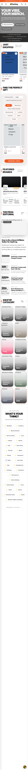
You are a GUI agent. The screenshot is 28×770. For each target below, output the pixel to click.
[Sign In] (5, 4)
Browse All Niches (13, 507)
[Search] (21, 4)
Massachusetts (9, 112)
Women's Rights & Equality (14, 108)
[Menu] (2, 4)
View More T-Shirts (14, 161)
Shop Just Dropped (18, 46)
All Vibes (22, 301)
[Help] (25, 767)
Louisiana (20, 112)
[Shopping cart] (25, 4)
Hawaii (18, 115)
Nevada (14, 119)
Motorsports (18, 105)
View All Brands (20, 170)
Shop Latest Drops (8, 24)
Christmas (10, 115)
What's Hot (22, 213)
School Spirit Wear (7, 28)
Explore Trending (20, 24)
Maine (8, 105)
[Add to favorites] (16, 53)
